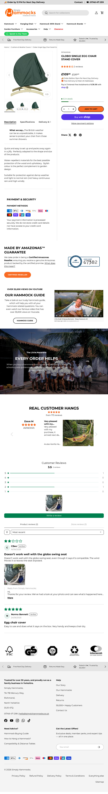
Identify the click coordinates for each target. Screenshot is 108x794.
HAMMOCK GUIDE (25, 321)
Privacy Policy (18, 776)
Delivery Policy (54, 776)
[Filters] (7, 532)
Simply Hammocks (21, 769)
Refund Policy (36, 776)
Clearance (58, 29)
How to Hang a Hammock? (17, 738)
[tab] (10, 122)
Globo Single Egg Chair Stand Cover (46, 47)
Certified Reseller (17, 275)
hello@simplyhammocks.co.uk (34, 713)
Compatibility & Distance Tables (19, 743)
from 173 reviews (54, 415)
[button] (102, 13)
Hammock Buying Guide (16, 733)
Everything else (96, 776)
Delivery (60, 695)
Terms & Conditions (75, 776)
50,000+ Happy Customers (69, 705)
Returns (60, 700)
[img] (53, 412)
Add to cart (91, 109)
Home (6, 47)
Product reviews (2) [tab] (29, 524)
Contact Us (61, 710)
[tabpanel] (28, 155)
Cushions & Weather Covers (21, 47)
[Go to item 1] (54, 503)
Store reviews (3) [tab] (79, 524)
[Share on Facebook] (75, 135)
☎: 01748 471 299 (95, 2)
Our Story (60, 685)
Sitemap (99, 782)
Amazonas (65, 52)
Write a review (54, 515)
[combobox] (65, 13)
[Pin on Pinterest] (80, 135)
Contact (78, 2)
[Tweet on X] (69, 135)
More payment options (82, 123)
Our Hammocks (64, 690)
